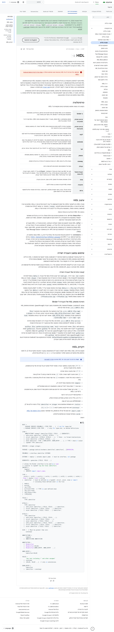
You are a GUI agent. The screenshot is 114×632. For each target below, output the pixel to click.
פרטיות (56, 628)
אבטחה (84, 11)
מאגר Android (84, 604)
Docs (97, 2)
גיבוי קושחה (85, 615)
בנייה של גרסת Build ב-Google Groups (48, 618)
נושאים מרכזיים (72, 11)
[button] (103, 28)
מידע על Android (83, 628)
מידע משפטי (67, 628)
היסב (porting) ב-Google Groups (49, 621)
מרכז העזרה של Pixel (23, 606)
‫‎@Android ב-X (54, 604)
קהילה (75, 628)
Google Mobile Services (22, 612)
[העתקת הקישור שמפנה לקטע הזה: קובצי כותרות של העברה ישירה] (58, 272)
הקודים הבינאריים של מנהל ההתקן (78, 618)
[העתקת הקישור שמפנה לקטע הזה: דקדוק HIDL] (70, 347)
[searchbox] (102, 17)
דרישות (86, 606)
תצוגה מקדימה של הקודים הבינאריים (78, 612)
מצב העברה (46, 87)
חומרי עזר (23, 11)
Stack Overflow (25, 615)
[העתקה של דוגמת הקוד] (83, 423)
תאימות (60, 11)
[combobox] (35, 2)
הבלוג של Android (54, 609)
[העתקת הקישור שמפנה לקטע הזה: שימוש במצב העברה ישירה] (55, 253)
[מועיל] (24, 49)
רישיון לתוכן (51, 588)
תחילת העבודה (96, 11)
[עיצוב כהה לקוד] (81, 423)
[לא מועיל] (21, 49)
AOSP (82, 49)
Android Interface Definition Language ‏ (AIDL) (45, 237)
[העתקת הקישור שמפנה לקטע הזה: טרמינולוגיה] (71, 103)
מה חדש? (109, 11)
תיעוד (110, 7)
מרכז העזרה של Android (22, 604)
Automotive (34, 11)
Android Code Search (81, 2)
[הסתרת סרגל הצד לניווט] (92, 629)
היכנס (3, 2)
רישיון (61, 628)
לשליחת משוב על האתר (46, 628)
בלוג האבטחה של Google (51, 612)
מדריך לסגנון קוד (48, 359)
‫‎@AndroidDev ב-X (53, 606)
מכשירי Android (48, 11)
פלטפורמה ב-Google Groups (50, 615)
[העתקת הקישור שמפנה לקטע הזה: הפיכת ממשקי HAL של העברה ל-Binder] (50, 302)
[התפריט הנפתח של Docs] (93, 2)
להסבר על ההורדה (83, 609)
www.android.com (24, 609)
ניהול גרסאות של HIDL (34, 411)
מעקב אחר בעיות (24, 618)
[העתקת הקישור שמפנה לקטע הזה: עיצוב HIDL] (71, 200)
